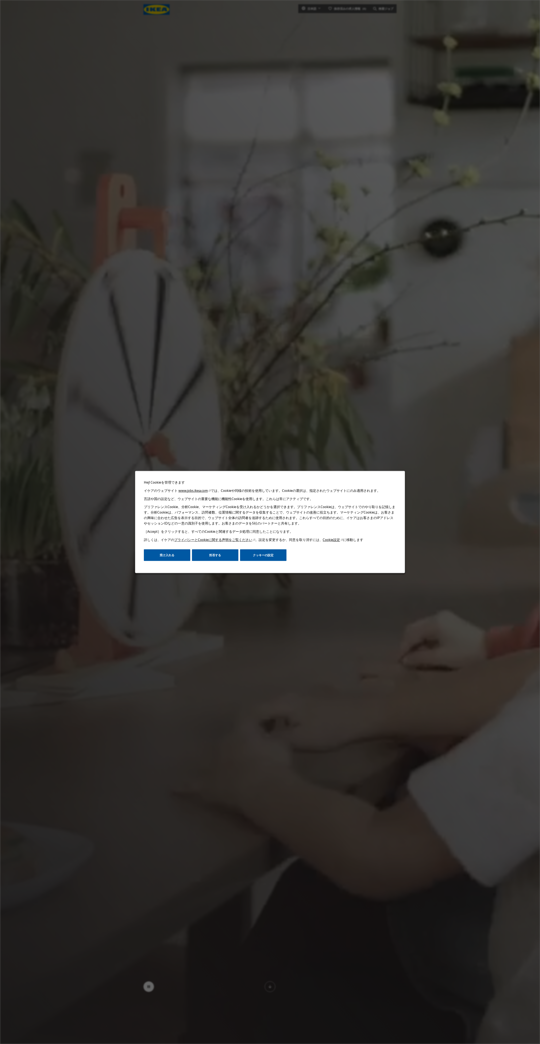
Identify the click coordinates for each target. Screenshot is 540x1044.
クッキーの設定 (263, 555)
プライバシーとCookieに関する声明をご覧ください (213, 539)
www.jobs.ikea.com (193, 490)
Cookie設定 (331, 539)
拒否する (215, 555)
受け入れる (167, 555)
